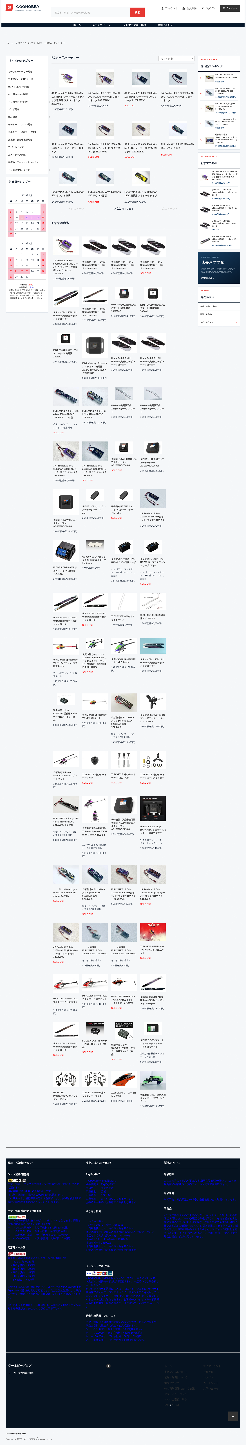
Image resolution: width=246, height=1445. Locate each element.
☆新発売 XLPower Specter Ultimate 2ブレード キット (65, 775)
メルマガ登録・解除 (134, 25)
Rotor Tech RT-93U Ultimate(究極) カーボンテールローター (123, 361)
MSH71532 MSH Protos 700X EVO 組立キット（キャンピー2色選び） (123, 999)
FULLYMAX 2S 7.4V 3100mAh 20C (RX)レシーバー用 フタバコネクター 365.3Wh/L (123, 894)
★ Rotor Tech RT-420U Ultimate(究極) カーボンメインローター (152, 662)
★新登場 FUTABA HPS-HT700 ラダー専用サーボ (123, 561)
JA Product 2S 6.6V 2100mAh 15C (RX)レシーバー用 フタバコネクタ (177, 97)
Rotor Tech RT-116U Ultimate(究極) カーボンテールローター (152, 361)
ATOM (175, 1405)
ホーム (77, 25)
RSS (166, 1405)
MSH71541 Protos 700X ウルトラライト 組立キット (65, 1001)
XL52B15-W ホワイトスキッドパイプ (123, 618)
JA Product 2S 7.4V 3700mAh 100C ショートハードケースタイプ (68, 148)
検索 (137, 12)
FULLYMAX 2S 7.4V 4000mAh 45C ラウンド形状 (104, 194)
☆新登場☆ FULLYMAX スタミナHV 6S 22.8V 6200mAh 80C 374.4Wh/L (122, 722)
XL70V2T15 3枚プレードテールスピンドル (123, 776)
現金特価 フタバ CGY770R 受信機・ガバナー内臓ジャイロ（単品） (65, 715)
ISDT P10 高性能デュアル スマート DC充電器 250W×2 (65, 353)
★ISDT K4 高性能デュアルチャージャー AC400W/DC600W (65, 523)
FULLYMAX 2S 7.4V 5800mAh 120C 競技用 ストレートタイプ (140, 194)
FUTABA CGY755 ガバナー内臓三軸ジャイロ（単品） (94, 1044)
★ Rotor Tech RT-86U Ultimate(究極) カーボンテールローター (152, 265)
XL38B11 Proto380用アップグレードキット (94, 1094)
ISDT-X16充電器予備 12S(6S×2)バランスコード (123, 408)
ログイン (210, 8)
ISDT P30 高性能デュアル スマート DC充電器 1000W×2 (123, 307)
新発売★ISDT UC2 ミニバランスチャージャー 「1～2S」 (123, 509)
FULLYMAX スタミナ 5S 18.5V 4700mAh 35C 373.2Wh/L (65, 892)
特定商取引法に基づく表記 (179, 1388)
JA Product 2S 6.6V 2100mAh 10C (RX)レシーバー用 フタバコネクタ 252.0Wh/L (140, 97)
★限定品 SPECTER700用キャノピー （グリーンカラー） (153, 1098)
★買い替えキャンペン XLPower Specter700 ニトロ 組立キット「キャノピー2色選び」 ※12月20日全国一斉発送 (94, 661)
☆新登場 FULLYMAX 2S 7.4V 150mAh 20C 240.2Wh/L (94, 950)
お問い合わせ (165, 25)
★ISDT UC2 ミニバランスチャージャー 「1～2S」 (94, 509)
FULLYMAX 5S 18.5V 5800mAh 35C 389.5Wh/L (226, 76)
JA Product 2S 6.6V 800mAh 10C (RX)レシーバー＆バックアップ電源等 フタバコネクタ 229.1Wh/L (68, 98)
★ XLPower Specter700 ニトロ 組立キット (123, 661)
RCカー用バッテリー (56, 43)
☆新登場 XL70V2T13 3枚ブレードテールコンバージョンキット (152, 718)
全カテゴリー (100, 25)
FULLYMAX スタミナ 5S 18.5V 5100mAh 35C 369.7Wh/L (225, 106)
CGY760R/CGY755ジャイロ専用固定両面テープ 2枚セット (94, 560)
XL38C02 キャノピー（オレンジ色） (123, 1094)
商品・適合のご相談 (218, 306)
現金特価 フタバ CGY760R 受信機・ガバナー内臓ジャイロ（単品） (123, 1049)
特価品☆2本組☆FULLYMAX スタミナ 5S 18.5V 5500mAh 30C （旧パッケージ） (226, 138)
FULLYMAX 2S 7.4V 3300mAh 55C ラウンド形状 (68, 194)
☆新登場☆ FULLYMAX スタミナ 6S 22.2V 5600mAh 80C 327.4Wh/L (93, 894)
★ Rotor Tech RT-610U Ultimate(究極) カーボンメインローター (65, 315)
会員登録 (192, 8)
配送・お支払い (218, 314)
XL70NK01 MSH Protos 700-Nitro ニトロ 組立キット (152, 949)
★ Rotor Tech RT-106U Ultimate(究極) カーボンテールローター (94, 265)
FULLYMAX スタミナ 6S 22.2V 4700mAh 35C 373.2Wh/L (94, 414)
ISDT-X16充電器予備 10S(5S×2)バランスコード (152, 408)
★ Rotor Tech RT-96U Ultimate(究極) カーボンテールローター (123, 265)
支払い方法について (175, 1371)
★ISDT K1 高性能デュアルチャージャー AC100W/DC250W (152, 462)
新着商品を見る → (208, 278)
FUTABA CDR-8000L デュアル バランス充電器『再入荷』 (65, 570)
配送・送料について (175, 1377)
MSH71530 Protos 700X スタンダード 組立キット (94, 997)
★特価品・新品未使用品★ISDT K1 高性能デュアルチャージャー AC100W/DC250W (123, 824)
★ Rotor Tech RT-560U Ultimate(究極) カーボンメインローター (65, 1046)
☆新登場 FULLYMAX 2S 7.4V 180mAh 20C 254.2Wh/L (123, 950)
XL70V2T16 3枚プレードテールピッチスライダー (152, 776)
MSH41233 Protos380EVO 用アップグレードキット (65, 1095)
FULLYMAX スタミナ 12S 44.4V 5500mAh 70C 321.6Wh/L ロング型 (66, 821)
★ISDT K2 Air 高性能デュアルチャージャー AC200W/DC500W (124, 462)
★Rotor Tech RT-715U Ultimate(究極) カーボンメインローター (152, 1000)
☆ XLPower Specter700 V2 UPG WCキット (94, 716)
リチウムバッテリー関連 (30, 43)
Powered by (11, 1439)
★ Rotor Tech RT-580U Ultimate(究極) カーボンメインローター (94, 312)
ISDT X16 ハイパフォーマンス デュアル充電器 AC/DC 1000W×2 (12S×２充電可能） (94, 368)
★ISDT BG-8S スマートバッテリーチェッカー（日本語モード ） (152, 1043)
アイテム (232, 8)
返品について (172, 1382)
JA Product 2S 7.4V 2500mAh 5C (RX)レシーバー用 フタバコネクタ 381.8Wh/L (104, 148)
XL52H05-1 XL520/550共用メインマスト (152, 617)
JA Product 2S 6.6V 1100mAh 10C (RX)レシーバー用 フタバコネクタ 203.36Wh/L (104, 97)
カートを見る (210, 1382)
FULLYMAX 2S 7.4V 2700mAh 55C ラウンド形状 (177, 146)
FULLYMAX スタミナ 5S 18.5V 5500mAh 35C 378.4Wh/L (225, 91)
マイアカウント (218, 322)
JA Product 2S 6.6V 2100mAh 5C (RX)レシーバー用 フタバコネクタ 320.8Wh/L (140, 148)
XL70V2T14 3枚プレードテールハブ (94, 776)
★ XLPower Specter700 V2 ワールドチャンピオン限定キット (65, 663)
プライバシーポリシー (177, 1393)
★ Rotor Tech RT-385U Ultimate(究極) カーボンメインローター (94, 616)
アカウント (171, 8)
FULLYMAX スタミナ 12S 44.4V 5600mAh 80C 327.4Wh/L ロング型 (66, 414)
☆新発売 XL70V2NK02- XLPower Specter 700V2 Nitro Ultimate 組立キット (94, 833)
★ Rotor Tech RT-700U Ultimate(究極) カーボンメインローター (65, 620)
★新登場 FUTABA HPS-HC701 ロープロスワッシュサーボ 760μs (152, 562)
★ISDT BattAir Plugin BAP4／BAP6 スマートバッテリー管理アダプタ (153, 829)
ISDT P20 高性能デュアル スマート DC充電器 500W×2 (152, 308)
